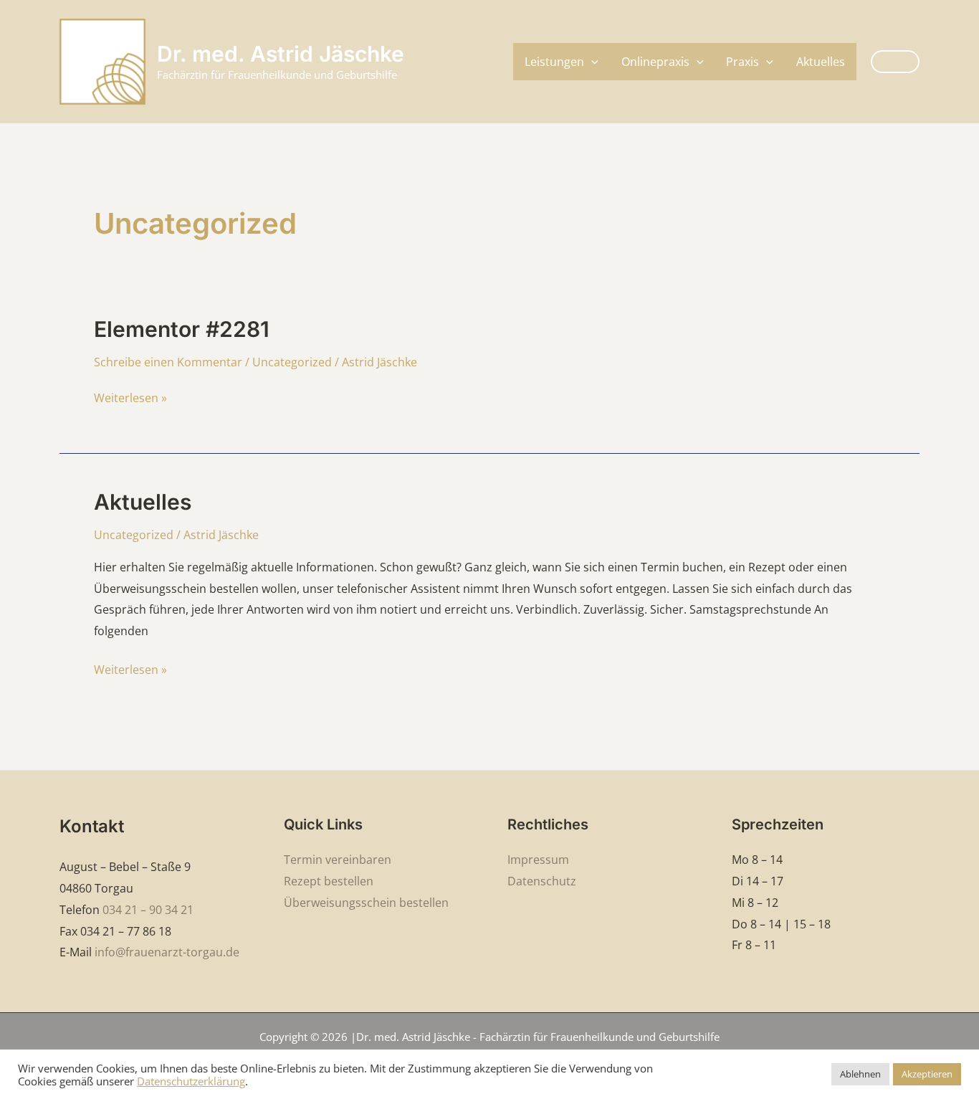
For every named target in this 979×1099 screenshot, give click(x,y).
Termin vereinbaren (337, 859)
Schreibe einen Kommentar (168, 362)
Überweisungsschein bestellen (366, 902)
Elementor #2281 (181, 329)
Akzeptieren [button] (927, 1073)
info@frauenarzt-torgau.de (167, 952)
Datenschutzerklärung (191, 1081)
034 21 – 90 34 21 (148, 910)
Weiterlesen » (130, 397)
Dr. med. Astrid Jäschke (280, 54)
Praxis (742, 62)
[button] (591, 61)
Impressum (538, 859)
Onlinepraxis (655, 62)
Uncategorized (292, 362)
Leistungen (554, 62)
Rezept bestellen (328, 881)
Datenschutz (541, 881)
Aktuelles (820, 62)
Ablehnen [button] (860, 1073)
